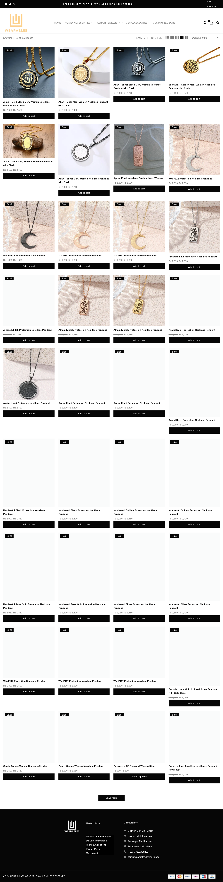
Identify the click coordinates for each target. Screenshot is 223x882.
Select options (139, 776)
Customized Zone (164, 23)
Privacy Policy (93, 849)
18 (152, 37)
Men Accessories (136, 23)
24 (156, 37)
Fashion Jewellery (108, 23)
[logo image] (16, 22)
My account (92, 853)
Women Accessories (77, 23)
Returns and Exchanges (98, 836)
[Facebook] (6, 4)
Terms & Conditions (96, 844)
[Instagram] (14, 4)
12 (148, 37)
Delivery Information (96, 840)
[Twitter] (10, 4)
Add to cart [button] (29, 116)
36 (160, 37)
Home (57, 23)
